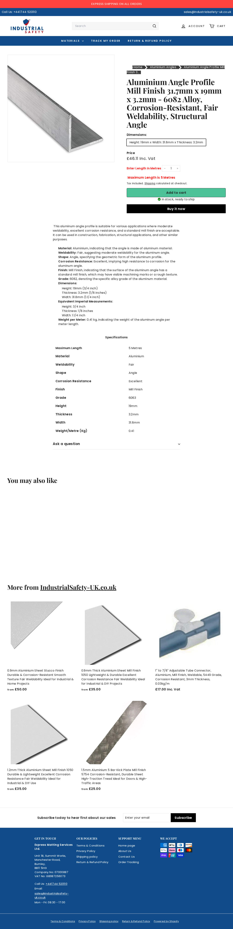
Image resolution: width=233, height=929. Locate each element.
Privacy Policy (85, 851)
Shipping (150, 183)
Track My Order (106, 41)
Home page (126, 845)
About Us (124, 851)
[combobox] (115, 26)
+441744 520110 (57, 884)
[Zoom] (60, 108)
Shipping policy (87, 857)
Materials (71, 41)
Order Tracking (128, 862)
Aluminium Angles (163, 67)
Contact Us (126, 857)
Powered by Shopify (166, 921)
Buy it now (176, 208)
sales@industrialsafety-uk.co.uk (52, 895)
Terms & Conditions (90, 845)
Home (137, 67)
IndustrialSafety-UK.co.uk (78, 587)
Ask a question (66, 443)
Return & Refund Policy (150, 41)
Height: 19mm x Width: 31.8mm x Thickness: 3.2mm (166, 142)
